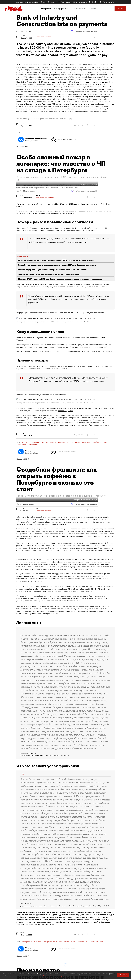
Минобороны (96, 442)
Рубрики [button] (46, 8)
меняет (79, 420)
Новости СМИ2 (22, 147)
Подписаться (66, 2)
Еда (60, 942)
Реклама (92, 9)
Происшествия (63, 442)
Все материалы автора (44, 37)
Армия (105, 442)
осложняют (57, 415)
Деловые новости (69, 942)
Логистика (86, 442)
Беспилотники (22, 445)
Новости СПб (34, 442)
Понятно (123, 975)
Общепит (37, 942)
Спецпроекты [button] (62, 8)
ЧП (72, 442)
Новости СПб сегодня (49, 442)
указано (27, 345)
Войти (120, 9)
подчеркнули (88, 381)
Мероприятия (79, 9)
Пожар (77, 442)
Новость (24, 442)
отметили (73, 241)
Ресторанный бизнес (50, 942)
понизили (73, 425)
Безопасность (33, 445)
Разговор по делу (27, 942)
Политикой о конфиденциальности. (56, 976)
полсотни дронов (65, 411)
